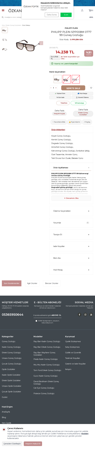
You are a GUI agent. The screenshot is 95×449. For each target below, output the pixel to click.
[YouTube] (91, 315)
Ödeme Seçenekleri (62, 211)
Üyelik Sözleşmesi (73, 341)
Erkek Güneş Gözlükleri (13, 25)
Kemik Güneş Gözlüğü (61, 140)
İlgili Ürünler (32, 283)
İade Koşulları (59, 246)
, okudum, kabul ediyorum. (48, 322)
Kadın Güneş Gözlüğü (11, 347)
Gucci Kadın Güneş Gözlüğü (46, 376)
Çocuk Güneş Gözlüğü (11, 364)
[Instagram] (85, 315)
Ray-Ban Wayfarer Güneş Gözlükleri (44, 353)
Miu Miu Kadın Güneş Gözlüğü (47, 365)
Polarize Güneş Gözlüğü (44, 393)
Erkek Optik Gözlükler (11, 380)
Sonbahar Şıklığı (82, 151)
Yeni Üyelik (6, 423)
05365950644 (12, 314)
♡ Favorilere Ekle (58, 122)
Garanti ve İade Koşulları (75, 364)
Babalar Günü (77, 158)
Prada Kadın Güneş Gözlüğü (46, 359)
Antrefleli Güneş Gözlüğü (62, 147)
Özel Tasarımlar (57, 154)
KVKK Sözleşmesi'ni (45, 321)
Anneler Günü (71, 154)
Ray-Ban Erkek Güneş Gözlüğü (47, 347)
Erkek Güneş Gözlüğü (11, 352)
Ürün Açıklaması (60, 168)
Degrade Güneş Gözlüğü (62, 143)
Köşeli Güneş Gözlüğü (60, 136)
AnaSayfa (6, 412)
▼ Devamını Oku (71, 198)
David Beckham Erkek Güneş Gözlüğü (46, 382)
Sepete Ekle (73, 88)
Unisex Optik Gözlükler (11, 386)
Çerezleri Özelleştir (12, 444)
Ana (3, 25)
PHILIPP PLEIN (71, 28)
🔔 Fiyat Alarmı (74, 122)
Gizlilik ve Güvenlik (73, 352)
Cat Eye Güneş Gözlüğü (44, 388)
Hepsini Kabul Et (32, 444)
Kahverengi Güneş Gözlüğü (63, 151)
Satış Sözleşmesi (72, 347)
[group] (30, 43)
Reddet (84, 434)
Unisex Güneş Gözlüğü (11, 358)
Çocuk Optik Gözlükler (11, 392)
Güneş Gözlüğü (8, 341)
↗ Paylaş (87, 122)
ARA (91, 17)
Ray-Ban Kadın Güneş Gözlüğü (47, 341)
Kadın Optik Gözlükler (11, 375)
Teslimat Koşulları (72, 358)
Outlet (4, 397)
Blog (4, 417)
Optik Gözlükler (8, 369)
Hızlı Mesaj (57, 270)
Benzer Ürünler (51, 283)
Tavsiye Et (57, 234)
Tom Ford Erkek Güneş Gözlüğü (47, 370)
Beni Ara (56, 258)
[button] (41, 43)
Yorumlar (70, 223)
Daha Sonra (52, 15)
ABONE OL (56, 315)
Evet (66, 15)
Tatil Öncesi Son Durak (61, 158)
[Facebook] (80, 315)
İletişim (68, 369)
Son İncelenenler (11, 283)
